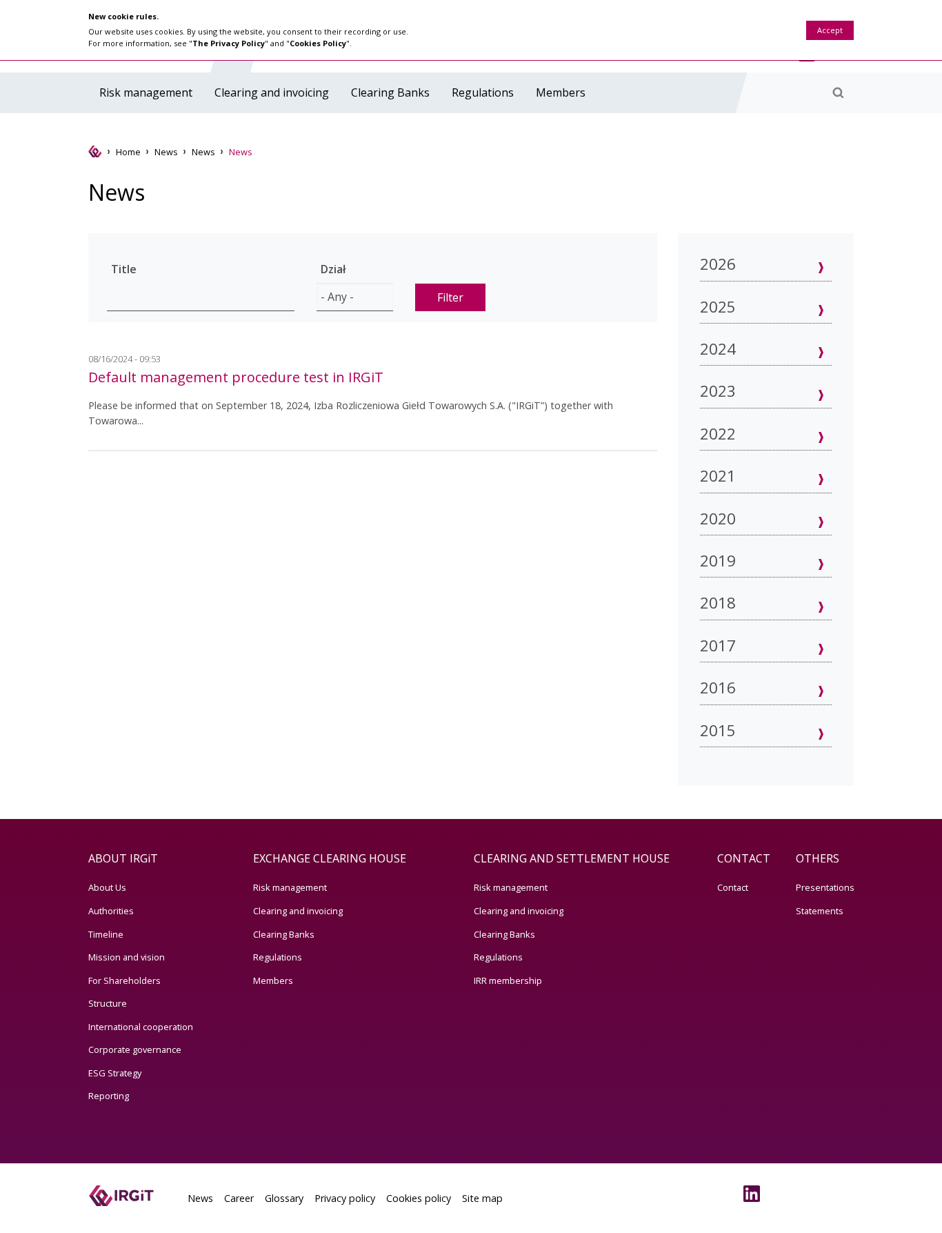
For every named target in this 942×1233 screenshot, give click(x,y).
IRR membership (508, 980)
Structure (107, 1003)
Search (838, 92)
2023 (718, 391)
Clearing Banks (390, 92)
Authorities (111, 911)
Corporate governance (134, 1049)
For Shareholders (124, 980)
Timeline (105, 934)
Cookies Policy (318, 43)
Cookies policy (418, 1198)
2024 (718, 348)
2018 (718, 602)
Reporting (108, 1095)
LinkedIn (754, 1193)
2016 (718, 687)
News (166, 152)
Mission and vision (126, 957)
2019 (718, 560)
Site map (482, 1198)
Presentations (825, 887)
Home (128, 152)
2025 (718, 306)
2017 (718, 645)
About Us (107, 887)
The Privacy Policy (228, 43)
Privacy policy (344, 1198)
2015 (718, 730)
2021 (718, 475)
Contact (732, 887)
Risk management (145, 92)
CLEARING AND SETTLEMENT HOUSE (572, 858)
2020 (718, 518)
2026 (718, 264)
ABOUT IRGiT (123, 858)
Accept (830, 30)
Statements (819, 911)
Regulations (483, 92)
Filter (450, 297)
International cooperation (140, 1026)
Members (560, 92)
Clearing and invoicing (271, 92)
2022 (718, 433)
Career (239, 1198)
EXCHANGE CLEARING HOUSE (329, 858)
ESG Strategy (114, 1073)
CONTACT (743, 858)
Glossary (284, 1198)
